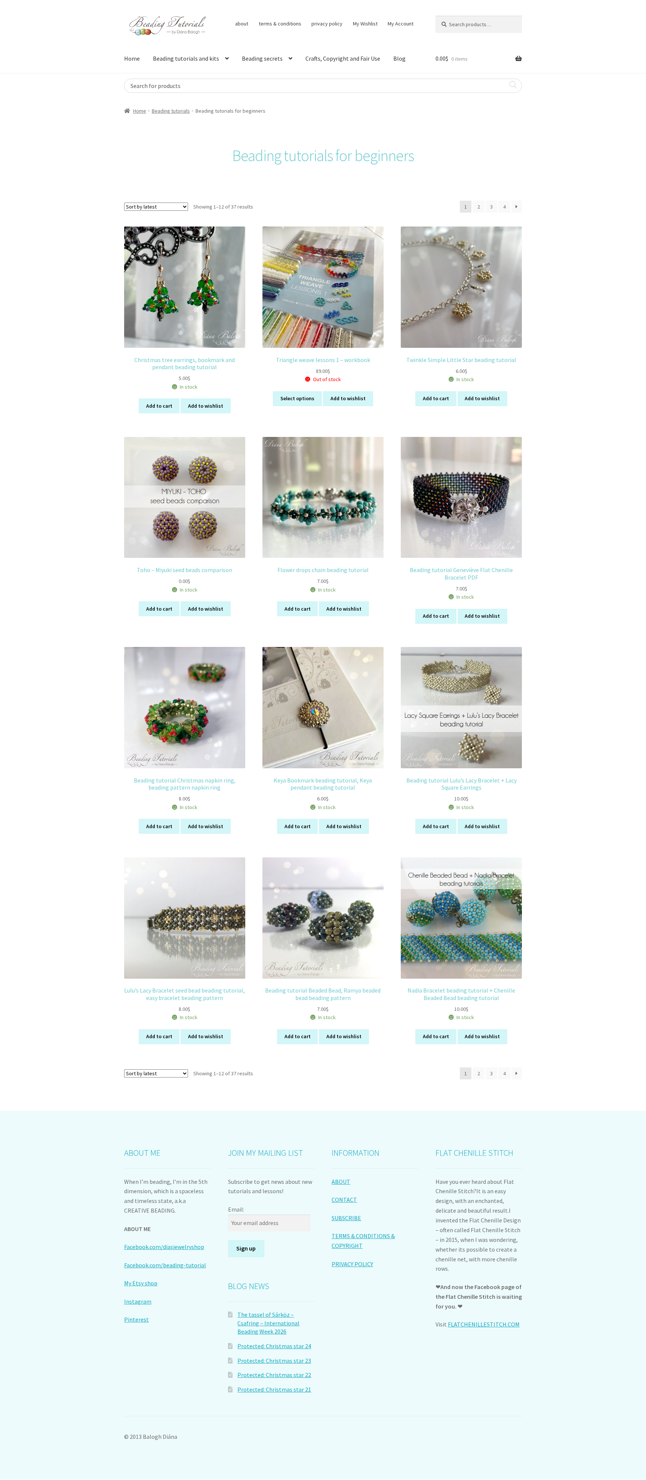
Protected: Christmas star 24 (274, 1346)
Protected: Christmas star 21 (274, 1389)
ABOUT (341, 1181)
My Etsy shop (140, 1283)
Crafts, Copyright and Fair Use (342, 58)
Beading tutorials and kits (186, 58)
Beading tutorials (171, 110)
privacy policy (326, 23)
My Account (400, 23)
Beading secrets (262, 58)
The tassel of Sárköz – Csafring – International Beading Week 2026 (268, 1323)
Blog (399, 58)
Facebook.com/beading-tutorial (165, 1265)
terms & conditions (280, 23)
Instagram (137, 1301)
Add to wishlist (205, 405)
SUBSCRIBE (346, 1218)
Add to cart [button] (159, 405)
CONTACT (344, 1199)
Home (132, 58)
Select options (297, 398)
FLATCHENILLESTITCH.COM (484, 1324)
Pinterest (136, 1319)
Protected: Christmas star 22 (274, 1375)
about (241, 23)
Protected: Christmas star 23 (274, 1360)
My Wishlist (365, 23)
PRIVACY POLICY (352, 1264)
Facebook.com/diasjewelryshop (164, 1246)
